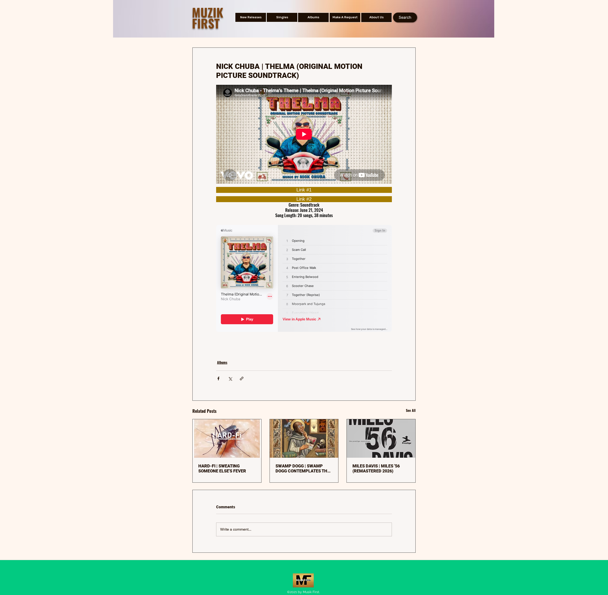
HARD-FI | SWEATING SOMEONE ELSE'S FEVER (222, 468)
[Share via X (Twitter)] (230, 378)
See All (411, 410)
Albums (222, 362)
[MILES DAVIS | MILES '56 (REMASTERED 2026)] (381, 438)
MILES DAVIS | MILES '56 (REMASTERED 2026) (376, 468)
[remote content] (304, 190)
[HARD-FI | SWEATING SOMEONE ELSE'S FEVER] (227, 438)
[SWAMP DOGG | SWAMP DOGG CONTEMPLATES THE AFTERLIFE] (304, 438)
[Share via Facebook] (218, 378)
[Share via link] (241, 378)
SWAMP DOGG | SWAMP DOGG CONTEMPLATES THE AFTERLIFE (303, 468)
